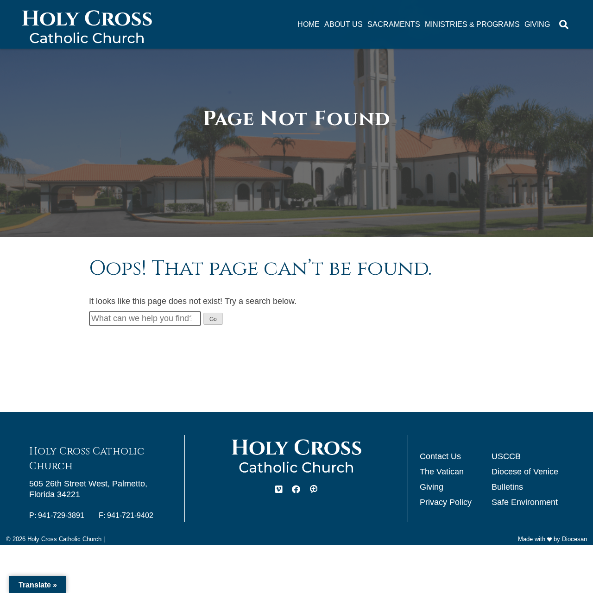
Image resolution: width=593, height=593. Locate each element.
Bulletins (507, 487)
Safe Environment (525, 502)
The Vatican (442, 471)
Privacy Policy (446, 502)
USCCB (506, 456)
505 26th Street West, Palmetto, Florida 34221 (88, 489)
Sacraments (393, 24)
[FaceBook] (296, 490)
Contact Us (440, 456)
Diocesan (574, 539)
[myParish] (313, 490)
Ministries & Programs (472, 24)
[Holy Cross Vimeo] (279, 490)
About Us (343, 24)
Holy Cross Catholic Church (64, 539)
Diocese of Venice (525, 471)
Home (308, 24)
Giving (537, 24)
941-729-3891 (61, 515)
